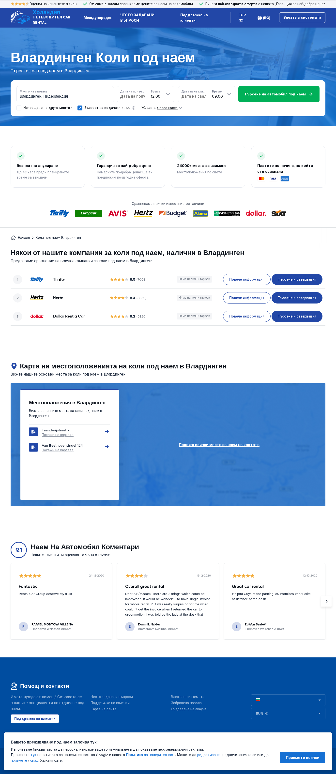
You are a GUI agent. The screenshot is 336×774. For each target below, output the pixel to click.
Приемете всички (302, 757)
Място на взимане (33, 91)
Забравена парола (186, 703)
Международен (98, 17)
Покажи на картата (58, 435)
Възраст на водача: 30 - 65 (107, 108)
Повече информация (246, 279)
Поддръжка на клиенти (194, 17)
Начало (24, 238)
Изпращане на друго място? (47, 108)
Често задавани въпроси (112, 697)
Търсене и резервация (297, 279)
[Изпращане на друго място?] (18, 108)
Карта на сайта (103, 709)
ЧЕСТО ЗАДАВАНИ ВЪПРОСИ (137, 17)
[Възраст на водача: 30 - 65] (79, 108)
